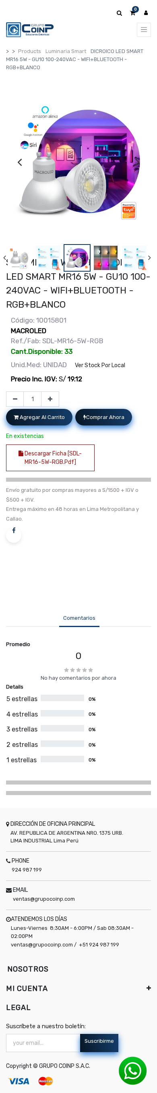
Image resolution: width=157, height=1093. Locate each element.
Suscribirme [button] (99, 1041)
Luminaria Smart (65, 51)
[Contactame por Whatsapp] (133, 1070)
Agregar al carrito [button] (42, 417)
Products (29, 51)
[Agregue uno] (50, 399)
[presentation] (19, 161)
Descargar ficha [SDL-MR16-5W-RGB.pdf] (52, 458)
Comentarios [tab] (79, 618)
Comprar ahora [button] (105, 417)
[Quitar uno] (15, 399)
